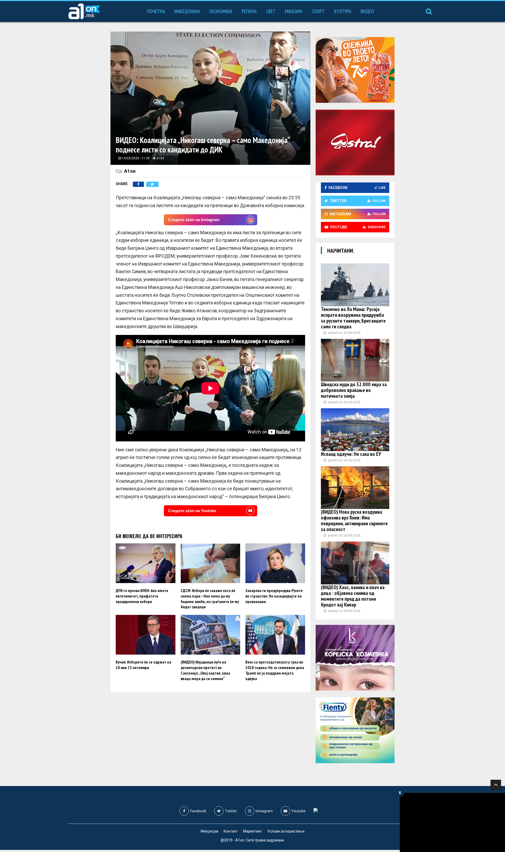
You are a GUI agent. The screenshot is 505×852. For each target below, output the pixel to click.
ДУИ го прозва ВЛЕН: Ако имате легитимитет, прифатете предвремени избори (142, 596)
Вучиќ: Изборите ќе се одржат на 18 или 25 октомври (143, 664)
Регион (249, 11)
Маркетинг (252, 831)
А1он (129, 171)
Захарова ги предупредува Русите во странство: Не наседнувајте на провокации (274, 596)
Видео (367, 11)
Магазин (293, 11)
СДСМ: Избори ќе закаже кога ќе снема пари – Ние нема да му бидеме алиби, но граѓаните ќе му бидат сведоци (210, 598)
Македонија (187, 11)
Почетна (156, 11)
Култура (342, 11)
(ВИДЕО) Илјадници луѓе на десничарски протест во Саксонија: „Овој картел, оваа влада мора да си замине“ (205, 670)
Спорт (318, 11)
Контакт (231, 831)
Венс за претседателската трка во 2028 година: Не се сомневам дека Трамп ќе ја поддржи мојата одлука (274, 670)
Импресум (209, 831)
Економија (220, 11)
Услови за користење (286, 831)
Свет (270, 11)
